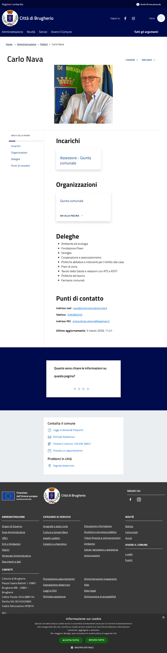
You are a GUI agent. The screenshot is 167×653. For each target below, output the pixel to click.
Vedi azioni (147, 60)
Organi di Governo (12, 526)
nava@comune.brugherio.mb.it (90, 308)
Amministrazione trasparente (100, 579)
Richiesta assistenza (54, 596)
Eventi (128, 560)
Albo (86, 585)
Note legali (90, 591)
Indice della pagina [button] (20, 135)
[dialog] (83, 633)
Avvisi (128, 538)
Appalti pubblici (51, 538)
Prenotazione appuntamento (59, 579)
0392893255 (75, 315)
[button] (83, 647)
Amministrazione (26, 44)
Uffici (5, 538)
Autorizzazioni (92, 555)
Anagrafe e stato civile (55, 526)
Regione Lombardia (12, 4)
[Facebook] (124, 18)
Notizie (129, 526)
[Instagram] (132, 18)
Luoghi (129, 554)
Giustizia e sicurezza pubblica (100, 532)
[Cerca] (161, 18)
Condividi (130, 60)
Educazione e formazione (98, 526)
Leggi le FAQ (50, 591)
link (114, 633)
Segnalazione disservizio (56, 585)
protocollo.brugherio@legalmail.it (91, 321)
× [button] (163, 617)
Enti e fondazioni (11, 544)
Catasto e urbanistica (55, 544)
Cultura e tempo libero (55, 532)
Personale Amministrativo (16, 556)
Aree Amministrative (13, 532)
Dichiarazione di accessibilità (100, 596)
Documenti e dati (11, 562)
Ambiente (89, 544)
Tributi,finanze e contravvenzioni (102, 538)
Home (9, 44)
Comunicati (131, 532)
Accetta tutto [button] (71, 640)
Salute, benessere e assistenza (101, 550)
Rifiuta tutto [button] (96, 640)
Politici (44, 44)
